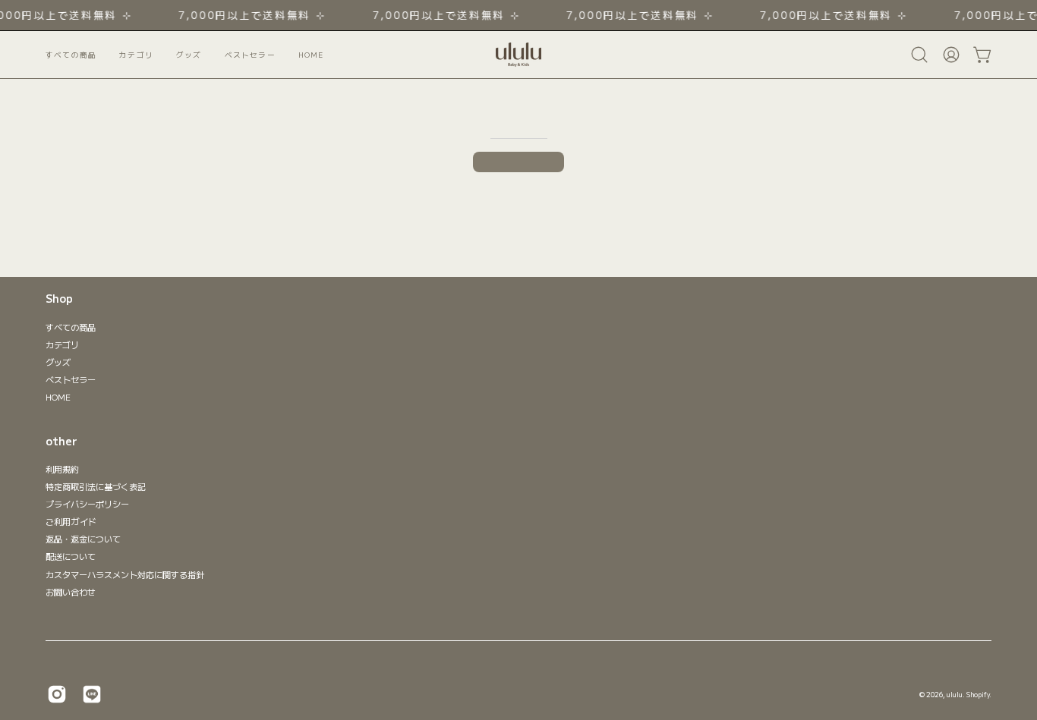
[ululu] (518, 54)
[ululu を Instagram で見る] (57, 694)
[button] (250, 54)
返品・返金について (83, 539)
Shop (59, 299)
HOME (58, 397)
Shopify (977, 694)
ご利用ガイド (71, 522)
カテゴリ (62, 344)
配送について (71, 557)
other (61, 441)
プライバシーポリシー (87, 504)
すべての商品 (71, 327)
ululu (955, 694)
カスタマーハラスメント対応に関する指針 (125, 574)
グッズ (58, 362)
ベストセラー (71, 379)
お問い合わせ (71, 592)
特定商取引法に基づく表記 (96, 486)
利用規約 (62, 469)
